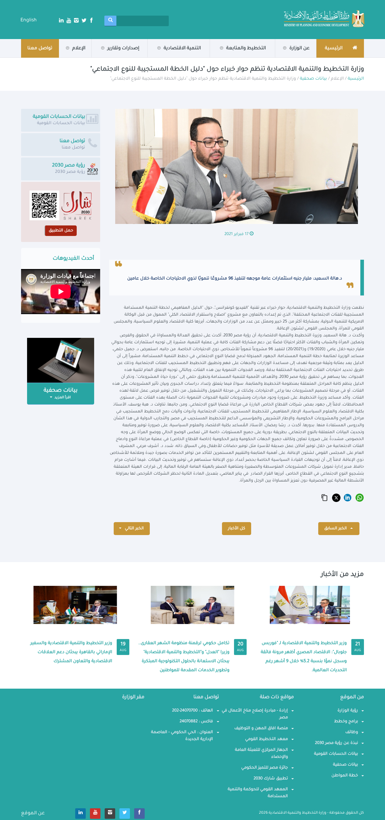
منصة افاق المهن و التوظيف (261, 728)
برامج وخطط (346, 721)
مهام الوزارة (287, 56)
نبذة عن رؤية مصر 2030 (336, 743)
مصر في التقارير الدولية (117, 56)
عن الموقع (33, 813)
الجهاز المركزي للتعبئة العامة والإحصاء (261, 753)
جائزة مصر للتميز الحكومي (264, 768)
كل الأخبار (236, 528)
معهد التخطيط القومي (266, 739)
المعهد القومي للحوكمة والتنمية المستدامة (258, 793)
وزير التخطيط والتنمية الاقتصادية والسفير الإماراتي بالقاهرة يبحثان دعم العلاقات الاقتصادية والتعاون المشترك (71, 652)
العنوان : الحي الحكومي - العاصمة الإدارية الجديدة (182, 736)
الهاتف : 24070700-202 (192, 710)
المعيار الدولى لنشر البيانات (179, 57)
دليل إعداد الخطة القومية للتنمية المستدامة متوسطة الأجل (101, 54)
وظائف (351, 732)
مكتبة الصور (62, 56)
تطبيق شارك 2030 (271, 778)
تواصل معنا (39, 48)
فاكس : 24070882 (196, 721)
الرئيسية (356, 79)
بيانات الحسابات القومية (336, 754)
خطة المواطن (344, 775)
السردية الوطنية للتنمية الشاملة (92, 57)
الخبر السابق (336, 528)
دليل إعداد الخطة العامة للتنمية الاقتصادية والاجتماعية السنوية (98, 55)
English (28, 20)
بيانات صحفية (61, 57)
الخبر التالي (134, 528)
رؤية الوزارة (286, 57)
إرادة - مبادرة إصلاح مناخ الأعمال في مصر (255, 714)
